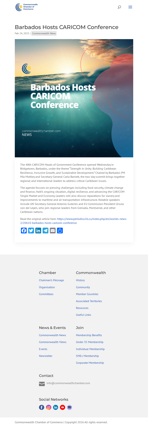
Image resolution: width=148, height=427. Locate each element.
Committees (46, 294)
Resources (82, 308)
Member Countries (87, 294)
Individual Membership (90, 349)
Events (43, 349)
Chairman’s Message (51, 280)
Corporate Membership (90, 362)
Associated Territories (89, 301)
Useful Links (83, 315)
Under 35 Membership (89, 342)
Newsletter (45, 356)
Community (83, 287)
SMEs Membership (87, 356)
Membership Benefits (89, 335)
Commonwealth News (44, 33)
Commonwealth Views (52, 342)
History (80, 280)
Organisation (47, 287)
